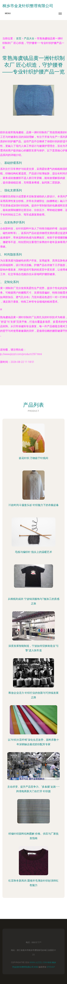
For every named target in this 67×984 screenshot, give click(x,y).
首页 (18, 38)
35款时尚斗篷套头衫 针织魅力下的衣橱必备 (33, 505)
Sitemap (51, 967)
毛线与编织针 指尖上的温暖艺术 (33, 552)
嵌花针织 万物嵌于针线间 (33, 458)
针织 (50, 962)
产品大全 (29, 38)
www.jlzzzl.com (38, 962)
